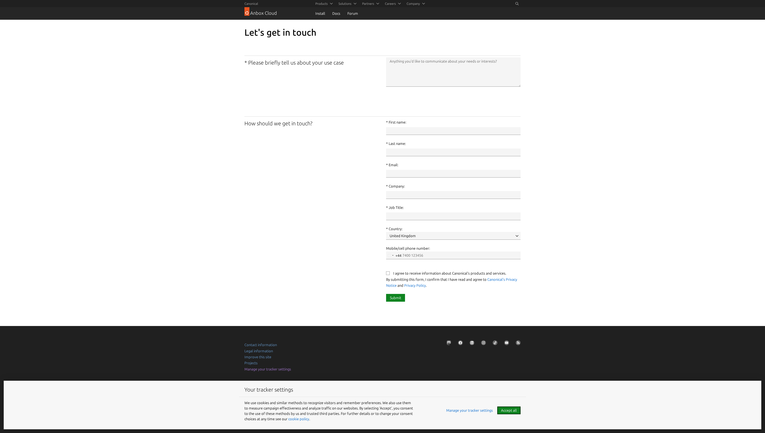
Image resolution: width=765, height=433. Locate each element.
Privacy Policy (415, 285)
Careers (390, 3)
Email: (393, 165)
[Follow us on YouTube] (505, 344)
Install (320, 13)
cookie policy (298, 419)
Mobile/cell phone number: (408, 248)
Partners (368, 3)
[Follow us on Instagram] (482, 344)
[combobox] (393, 255)
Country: (395, 229)
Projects (251, 363)
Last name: (397, 143)
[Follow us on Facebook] (459, 344)
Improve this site (257, 357)
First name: (397, 122)
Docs (336, 13)
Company (413, 3)
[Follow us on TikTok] (493, 344)
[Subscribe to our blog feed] (517, 344)
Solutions (344, 3)
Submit (395, 298)
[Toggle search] (517, 3)
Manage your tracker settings (267, 369)
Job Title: (396, 207)
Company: (397, 186)
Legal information (258, 351)
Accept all (509, 410)
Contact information (260, 345)
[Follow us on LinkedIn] (470, 344)
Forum (352, 13)
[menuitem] (323, 3)
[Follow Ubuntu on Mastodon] (447, 344)
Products (321, 3)
